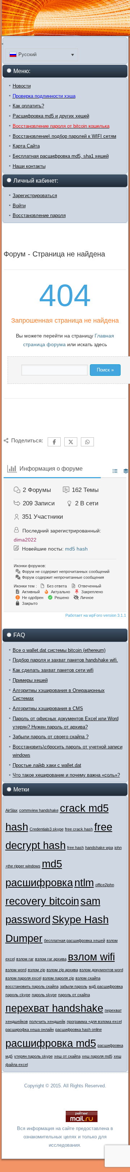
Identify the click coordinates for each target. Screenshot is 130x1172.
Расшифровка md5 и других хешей (51, 116)
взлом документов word (101, 970)
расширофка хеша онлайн (29, 1029)
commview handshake (38, 810)
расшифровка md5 (50, 1043)
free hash (75, 847)
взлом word (15, 970)
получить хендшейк (47, 1021)
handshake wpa (99, 847)
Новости (22, 86)
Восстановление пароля (39, 215)
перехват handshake (54, 1008)
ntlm (84, 882)
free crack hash (79, 829)
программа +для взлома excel (94, 1021)
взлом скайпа (87, 978)
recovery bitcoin (42, 901)
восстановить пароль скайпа (31, 986)
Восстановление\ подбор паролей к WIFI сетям (64, 136)
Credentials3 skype (47, 829)
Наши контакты (29, 166)
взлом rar (25, 959)
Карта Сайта (26, 146)
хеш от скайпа (67, 1056)
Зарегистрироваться (35, 195)
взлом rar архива (50, 959)
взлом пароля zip (58, 978)
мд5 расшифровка (106, 986)
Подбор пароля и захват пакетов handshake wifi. (65, 660)
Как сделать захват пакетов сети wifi (53, 670)
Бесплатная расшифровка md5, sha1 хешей (61, 156)
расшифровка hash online (78, 1029)
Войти (19, 205)
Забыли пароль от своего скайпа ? (50, 736)
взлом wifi (91, 957)
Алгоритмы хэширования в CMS (48, 708)
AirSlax (11, 810)
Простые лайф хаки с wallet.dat (47, 765)
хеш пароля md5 (97, 1056)
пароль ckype (17, 995)
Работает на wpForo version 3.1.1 (95, 615)
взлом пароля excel (23, 978)
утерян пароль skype (33, 1056)
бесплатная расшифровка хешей (74, 940)
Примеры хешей (30, 680)
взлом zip (36, 970)
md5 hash (76, 549)
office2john (104, 885)
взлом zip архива (62, 970)
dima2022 (25, 540)
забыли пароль (73, 986)
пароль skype (44, 995)
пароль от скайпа (74, 995)
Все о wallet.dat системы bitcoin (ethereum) (59, 650)
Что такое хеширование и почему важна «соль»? (66, 775)
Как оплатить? (28, 106)
